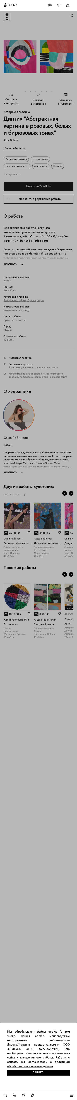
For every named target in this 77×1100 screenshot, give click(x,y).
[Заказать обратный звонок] (14, 1095)
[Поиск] (5, 1095)
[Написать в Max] (32, 1095)
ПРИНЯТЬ (38, 1072)
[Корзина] (68, 5)
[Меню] (71, 1095)
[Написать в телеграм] (23, 1095)
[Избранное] (59, 5)
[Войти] (50, 5)
